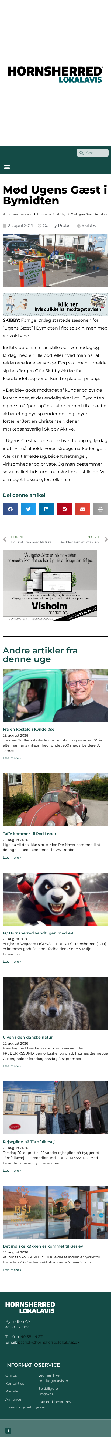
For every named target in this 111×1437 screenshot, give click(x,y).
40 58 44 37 (32, 1336)
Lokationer (44, 214)
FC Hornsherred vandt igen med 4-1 (38, 933)
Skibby (61, 214)
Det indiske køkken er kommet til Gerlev (43, 1246)
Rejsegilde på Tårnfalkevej (29, 1141)
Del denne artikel (24, 495)
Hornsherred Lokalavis (17, 214)
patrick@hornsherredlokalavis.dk (48, 1342)
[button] (6, 166)
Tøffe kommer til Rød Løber (29, 833)
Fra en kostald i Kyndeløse (28, 729)
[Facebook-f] (8, 1431)
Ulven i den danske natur (28, 1037)
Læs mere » (12, 758)
